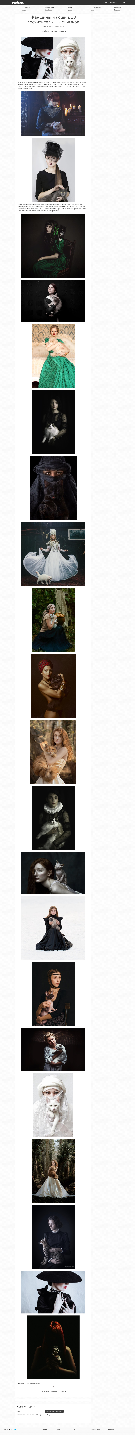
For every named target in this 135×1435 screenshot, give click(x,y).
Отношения (26, 7)
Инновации (111, 1429)
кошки (27, 1383)
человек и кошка (35, 1383)
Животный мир (47, 26)
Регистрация (114, 2)
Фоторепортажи (96, 7)
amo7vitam (55, 26)
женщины (21, 1383)
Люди (24, 10)
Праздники (117, 7)
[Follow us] (15, 1429)
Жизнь (70, 7)
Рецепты (117, 10)
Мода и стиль (49, 7)
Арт (92, 10)
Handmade (48, 10)
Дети (70, 10)
